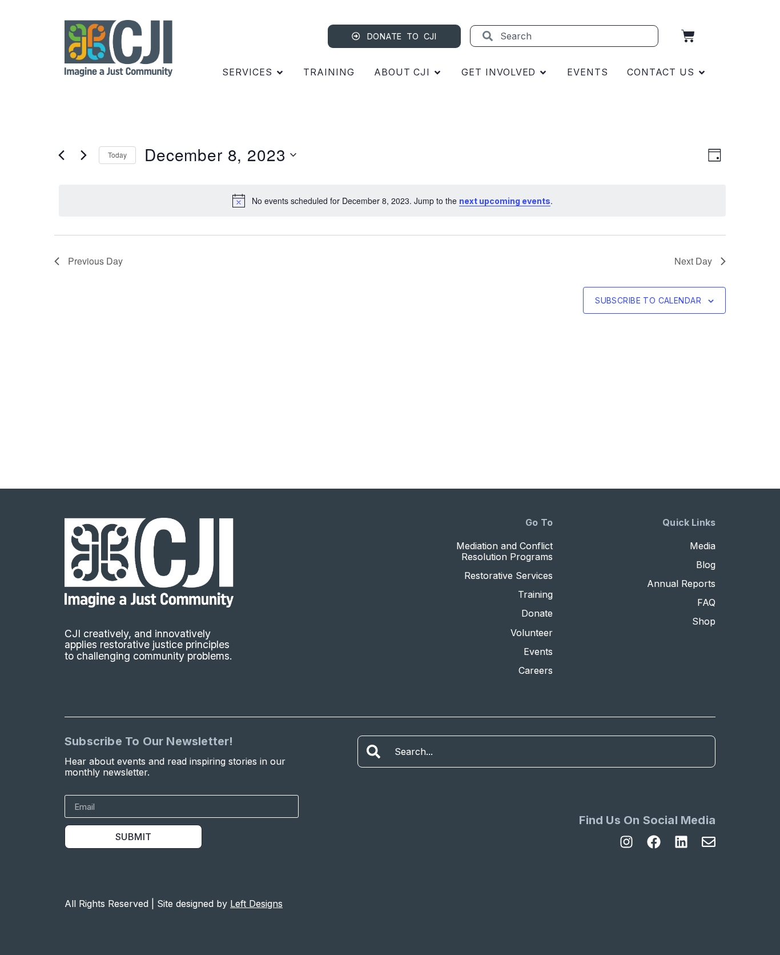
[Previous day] (61, 155)
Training (535, 594)
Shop (703, 621)
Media (702, 546)
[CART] (688, 36)
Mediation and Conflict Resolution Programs (504, 551)
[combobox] (564, 36)
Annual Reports (681, 583)
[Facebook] (654, 842)
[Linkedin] (681, 842)
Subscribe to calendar (648, 300)
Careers (535, 670)
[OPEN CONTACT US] (701, 72)
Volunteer (531, 633)
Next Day (693, 260)
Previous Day (95, 260)
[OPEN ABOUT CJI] (437, 72)
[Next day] (83, 155)
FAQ (706, 602)
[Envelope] (708, 842)
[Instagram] (626, 842)
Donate (537, 613)
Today (117, 154)
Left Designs (256, 903)
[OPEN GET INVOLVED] (543, 72)
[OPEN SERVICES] (279, 72)
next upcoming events (504, 201)
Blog (705, 565)
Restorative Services (508, 575)
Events (538, 651)
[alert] (392, 201)
